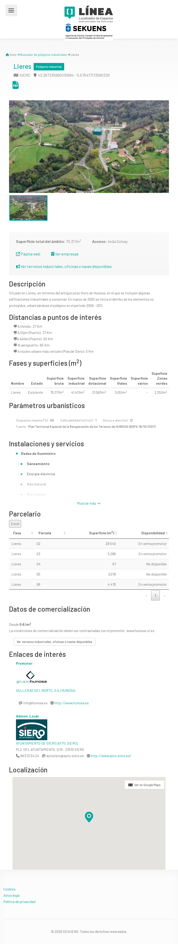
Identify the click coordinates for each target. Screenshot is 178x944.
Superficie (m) (101, 532)
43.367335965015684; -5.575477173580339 (73, 75)
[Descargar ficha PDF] (16, 87)
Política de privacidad (19, 902)
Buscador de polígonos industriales (43, 55)
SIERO (24, 75)
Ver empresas (66, 254)
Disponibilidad (153, 533)
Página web (30, 254)
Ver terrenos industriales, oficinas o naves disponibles (66, 266)
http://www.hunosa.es (71, 703)
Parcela (44, 533)
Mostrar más (87, 503)
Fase (17, 533)
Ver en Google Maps (147, 785)
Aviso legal (11, 895)
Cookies (9, 889)
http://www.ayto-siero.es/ (111, 756)
